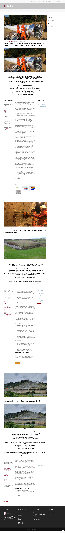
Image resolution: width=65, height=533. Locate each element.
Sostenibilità (41, 5)
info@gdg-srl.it (57, 1)
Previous (2, 60)
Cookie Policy (20, 523)
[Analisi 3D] (32, 188)
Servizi (31, 5)
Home (21, 5)
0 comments (7, 41)
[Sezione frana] (18, 187)
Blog (47, 5)
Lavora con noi (53, 5)
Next (48, 60)
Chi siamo (25, 5)
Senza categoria (51, 20)
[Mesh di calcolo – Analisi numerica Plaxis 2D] (18, 363)
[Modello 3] (18, 192)
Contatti (59, 5)
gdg (16, 41)
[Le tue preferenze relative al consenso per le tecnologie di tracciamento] (63, 531)
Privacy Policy (20, 522)
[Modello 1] (25, 188)
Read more (6, 198)
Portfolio (19, 516)
